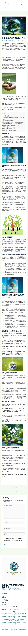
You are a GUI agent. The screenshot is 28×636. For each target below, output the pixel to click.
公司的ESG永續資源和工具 (9, 128)
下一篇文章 (14, 491)
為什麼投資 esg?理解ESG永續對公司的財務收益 (13, 122)
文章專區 (4, 602)
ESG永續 (9, 196)
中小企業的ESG (10, 41)
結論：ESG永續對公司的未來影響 (10, 130)
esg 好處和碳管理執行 (8, 120)
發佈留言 (4, 41)
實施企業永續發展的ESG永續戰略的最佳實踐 (12, 123)
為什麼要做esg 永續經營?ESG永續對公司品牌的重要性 (14, 118)
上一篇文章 (14, 488)
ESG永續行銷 (5, 600)
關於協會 (4, 597)
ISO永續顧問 (5, 599)
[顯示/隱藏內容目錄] (23, 114)
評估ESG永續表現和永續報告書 (9, 127)
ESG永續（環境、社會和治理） (14, 57)
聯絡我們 (4, 604)
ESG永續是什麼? (6, 116)
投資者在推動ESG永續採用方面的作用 (11, 125)
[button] (22, 4)
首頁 (3, 596)
